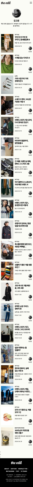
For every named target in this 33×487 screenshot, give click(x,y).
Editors (14, 469)
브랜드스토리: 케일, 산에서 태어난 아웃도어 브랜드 (23, 391)
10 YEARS (24, 471)
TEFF (17, 471)
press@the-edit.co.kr (19, 476)
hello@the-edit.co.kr (21, 475)
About (6, 469)
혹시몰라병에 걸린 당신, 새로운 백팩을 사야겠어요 (23, 246)
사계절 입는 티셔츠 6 (22, 58)
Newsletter (22, 469)
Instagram (10, 471)
